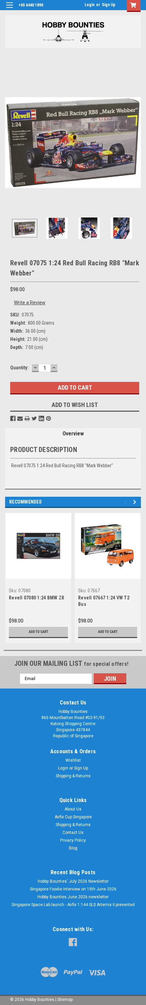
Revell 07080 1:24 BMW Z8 (36, 597)
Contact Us (73, 832)
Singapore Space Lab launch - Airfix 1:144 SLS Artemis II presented (73, 904)
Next (136, 143)
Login (89, 4)
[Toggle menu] (9, 9)
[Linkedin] (41, 418)
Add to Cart (38, 632)
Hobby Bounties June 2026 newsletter (73, 897)
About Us (73, 809)
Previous (10, 143)
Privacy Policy (73, 840)
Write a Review (29, 302)
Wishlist (73, 760)
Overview (73, 433)
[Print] (27, 418)
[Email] (20, 418)
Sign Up (108, 4)
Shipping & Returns (73, 776)
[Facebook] (13, 418)
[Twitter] (34, 418)
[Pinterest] (48, 418)
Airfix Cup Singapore (73, 817)
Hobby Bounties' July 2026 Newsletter (73, 881)
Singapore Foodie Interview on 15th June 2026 (73, 889)
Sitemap (65, 999)
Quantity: (19, 367)
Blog (73, 848)
